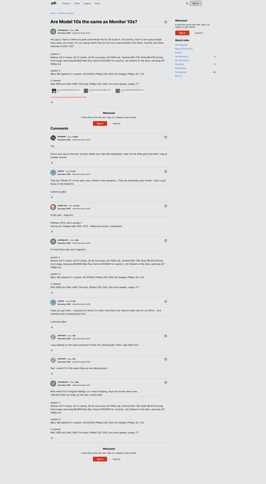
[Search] (187, 3)
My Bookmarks (195, 56)
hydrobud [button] (62, 335)
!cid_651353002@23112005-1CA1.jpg (101, 90)
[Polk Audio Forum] (54, 3)
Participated (180, 68)
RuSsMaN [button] (62, 136)
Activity (178, 52)
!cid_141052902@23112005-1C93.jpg (69, 90)
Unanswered (195, 72)
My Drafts (195, 64)
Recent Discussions (184, 48)
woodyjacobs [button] (63, 30)
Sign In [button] (100, 123)
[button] (165, 22)
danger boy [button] (62, 205)
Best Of (178, 76)
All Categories (181, 45)
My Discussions (182, 60)
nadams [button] (61, 171)
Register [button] (117, 123)
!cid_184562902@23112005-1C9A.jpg (133, 90)
